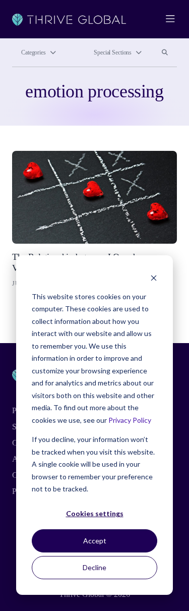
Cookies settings (94, 513)
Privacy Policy (129, 420)
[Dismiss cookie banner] (153, 277)
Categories (33, 52)
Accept (94, 540)
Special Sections (113, 52)
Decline (94, 567)
